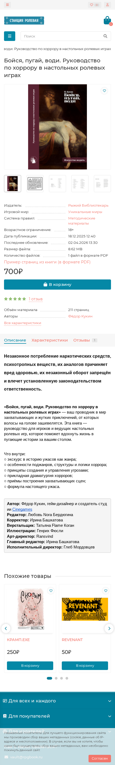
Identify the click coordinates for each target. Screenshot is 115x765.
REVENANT (72, 639)
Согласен (100, 758)
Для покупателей (29, 716)
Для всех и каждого (32, 700)
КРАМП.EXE (18, 639)
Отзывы (84, 340)
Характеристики (50, 340)
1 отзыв (36, 299)
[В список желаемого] (104, 90)
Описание (15, 340)
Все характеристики (22, 323)
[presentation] (5, 628)
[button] (49, 678)
